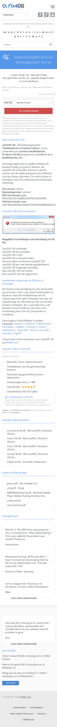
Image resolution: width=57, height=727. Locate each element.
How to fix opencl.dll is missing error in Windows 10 (23, 666)
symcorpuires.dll (16, 505)
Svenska (6, 333)
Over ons (41, 713)
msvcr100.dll (14, 446)
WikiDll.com (12, 342)
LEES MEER (10, 683)
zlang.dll (11, 488)
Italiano (20, 326)
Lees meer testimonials (24, 598)
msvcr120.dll (14, 438)
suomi (42, 326)
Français (31, 326)
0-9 (4, 32)
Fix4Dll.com (25, 696)
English (17, 333)
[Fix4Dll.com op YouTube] (52, 15)
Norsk (33, 330)
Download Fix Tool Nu (21, 397)
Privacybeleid (15, 412)
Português (8, 326)
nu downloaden (28, 110)
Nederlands (44, 323)
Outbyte (5, 410)
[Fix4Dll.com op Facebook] (40, 15)
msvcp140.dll (14, 454)
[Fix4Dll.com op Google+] (46, 15)
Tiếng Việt (22, 330)
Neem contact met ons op (21, 713)
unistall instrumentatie (21, 410)
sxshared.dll (13, 500)
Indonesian (8, 330)
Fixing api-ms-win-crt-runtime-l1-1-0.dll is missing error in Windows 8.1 (24, 674)
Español (19, 323)
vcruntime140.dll (16, 430)
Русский (43, 330)
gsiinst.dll (12, 483)
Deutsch (30, 323)
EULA (4, 412)
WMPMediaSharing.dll (19, 492)
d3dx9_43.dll (14, 461)
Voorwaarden (19, 707)
